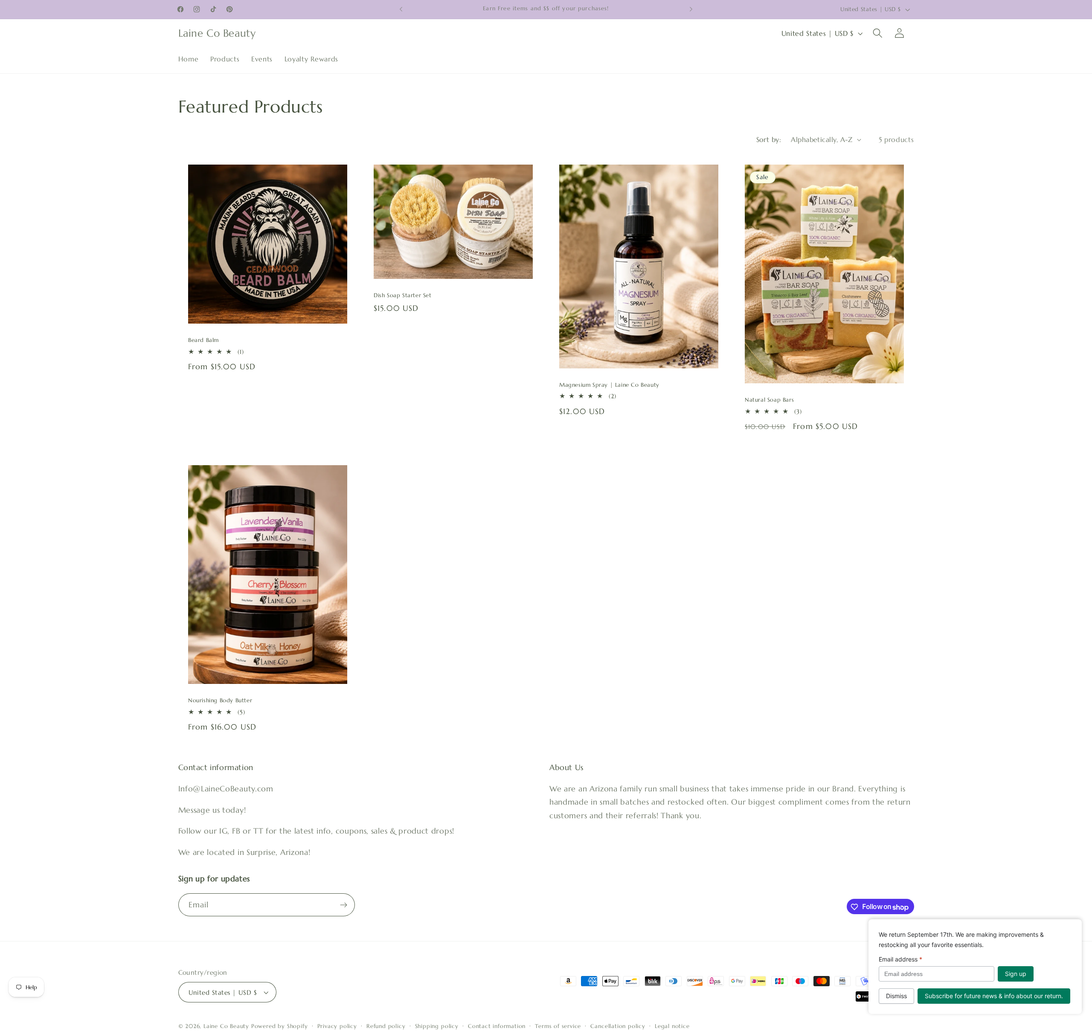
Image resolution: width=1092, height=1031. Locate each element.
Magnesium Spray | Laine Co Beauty (609, 385)
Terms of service (558, 1026)
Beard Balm (203, 340)
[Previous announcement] (401, 9)
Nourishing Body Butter (220, 700)
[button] (878, 33)
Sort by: (768, 139)
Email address (900, 959)
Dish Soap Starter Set (403, 295)
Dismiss (896, 995)
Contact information (497, 1026)
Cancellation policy (617, 1026)
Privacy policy (337, 1026)
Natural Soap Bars (769, 400)
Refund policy (385, 1026)
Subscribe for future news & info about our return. (994, 995)
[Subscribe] (343, 905)
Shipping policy (437, 1026)
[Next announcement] (691, 9)
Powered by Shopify (279, 1026)
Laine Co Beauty (226, 1026)
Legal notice (672, 1026)
